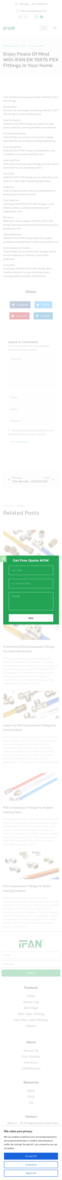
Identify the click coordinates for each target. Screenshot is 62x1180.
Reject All (31, 1173)
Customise (31, 1164)
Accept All (31, 1156)
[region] (31, 1153)
